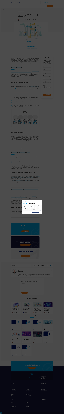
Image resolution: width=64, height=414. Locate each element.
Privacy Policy (36, 208)
